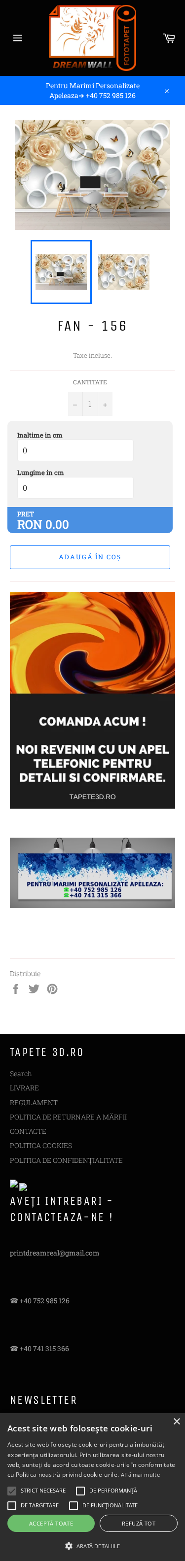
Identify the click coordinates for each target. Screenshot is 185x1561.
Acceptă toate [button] (51, 1523)
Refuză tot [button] (138, 1523)
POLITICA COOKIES (41, 1145)
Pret (25, 513)
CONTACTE (28, 1131)
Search (21, 1073)
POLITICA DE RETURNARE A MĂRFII (68, 1116)
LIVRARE (24, 1087)
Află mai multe (140, 1474)
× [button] (176, 1421)
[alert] (92, 1487)
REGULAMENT (34, 1102)
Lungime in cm (40, 472)
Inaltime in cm (40, 435)
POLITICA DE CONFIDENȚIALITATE (66, 1160)
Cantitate (90, 382)
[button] (92, 1545)
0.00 (57, 524)
